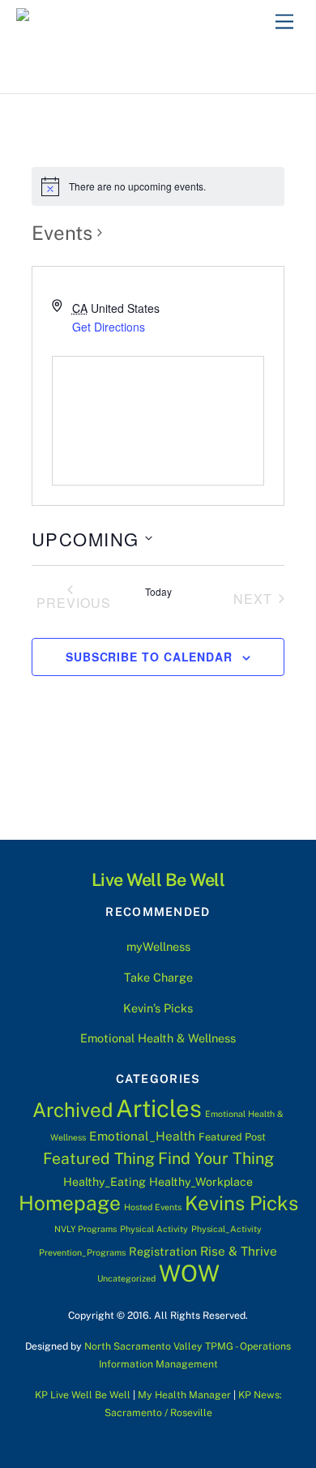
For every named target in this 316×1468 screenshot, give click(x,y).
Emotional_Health (142, 1135)
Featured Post (232, 1137)
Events (62, 232)
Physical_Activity (226, 1229)
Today (158, 591)
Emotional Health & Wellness (158, 1038)
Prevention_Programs (82, 1252)
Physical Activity (154, 1229)
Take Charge (158, 977)
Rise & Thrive (238, 1250)
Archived (72, 1109)
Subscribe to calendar (149, 656)
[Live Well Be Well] (95, 19)
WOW (189, 1273)
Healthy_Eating (104, 1181)
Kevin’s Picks (158, 1008)
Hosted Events (152, 1207)
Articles (159, 1108)
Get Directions (108, 327)
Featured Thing (99, 1158)
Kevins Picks (241, 1203)
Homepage (70, 1203)
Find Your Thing (216, 1158)
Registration (163, 1251)
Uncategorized (126, 1278)
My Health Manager (184, 1395)
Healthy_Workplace (201, 1181)
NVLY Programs (85, 1229)
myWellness (158, 946)
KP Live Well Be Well (82, 1395)
